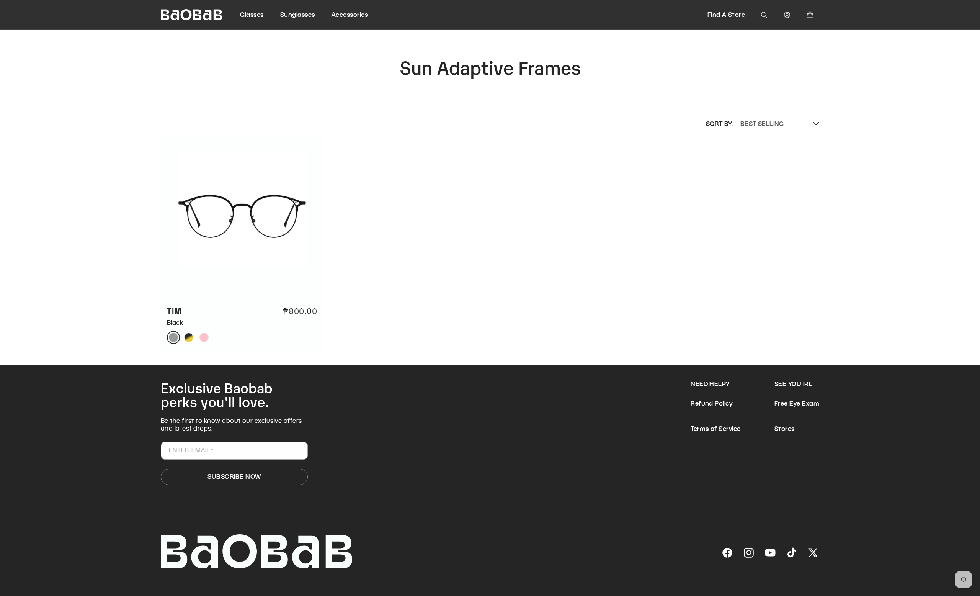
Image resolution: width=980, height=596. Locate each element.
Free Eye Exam (796, 403)
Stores (784, 428)
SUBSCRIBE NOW (234, 476)
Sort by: (719, 124)
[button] (259, 15)
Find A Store (726, 14)
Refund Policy (711, 403)
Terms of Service (716, 428)
